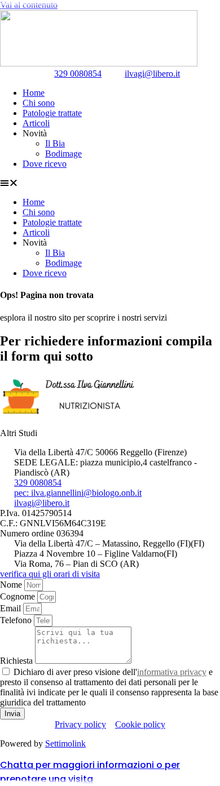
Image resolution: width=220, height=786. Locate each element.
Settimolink (65, 743)
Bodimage (63, 153)
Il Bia (55, 143)
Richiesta (17, 660)
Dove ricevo (45, 163)
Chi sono (39, 103)
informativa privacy (171, 672)
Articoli (36, 123)
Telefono (17, 620)
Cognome (18, 596)
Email (11, 608)
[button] (110, 183)
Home (34, 92)
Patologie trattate (52, 113)
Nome (12, 584)
